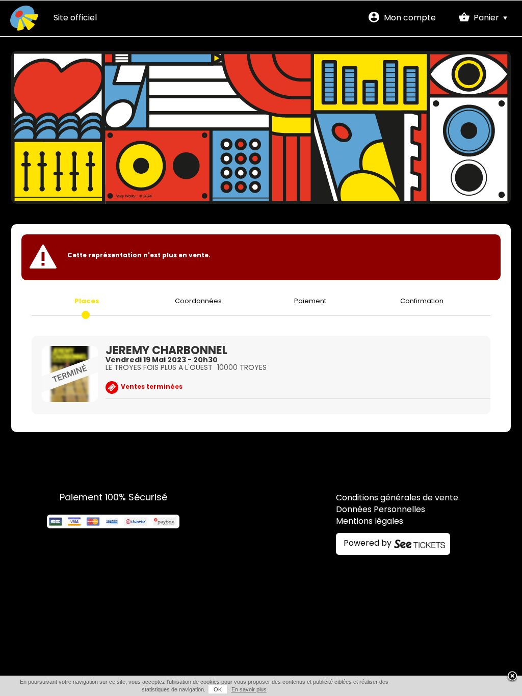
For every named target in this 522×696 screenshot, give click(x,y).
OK (218, 689)
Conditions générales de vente (397, 498)
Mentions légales (369, 522)
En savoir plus (249, 689)
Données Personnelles (380, 510)
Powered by (368, 544)
